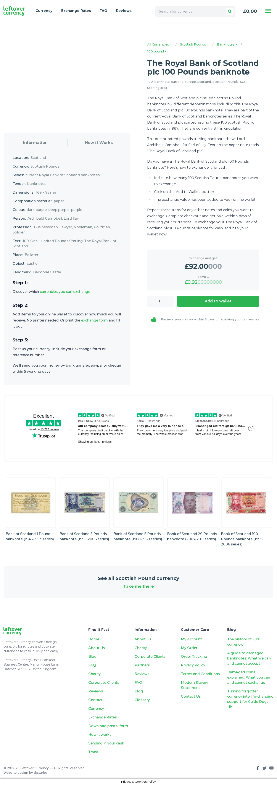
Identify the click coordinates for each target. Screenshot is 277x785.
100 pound (156, 51)
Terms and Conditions (200, 674)
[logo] (14, 11)
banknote (162, 82)
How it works (99, 735)
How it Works (99, 142)
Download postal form (108, 726)
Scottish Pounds (193, 44)
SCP (243, 82)
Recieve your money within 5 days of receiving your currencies (210, 319)
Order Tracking (194, 656)
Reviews (124, 11)
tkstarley (41, 773)
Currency (44, 11)
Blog (92, 656)
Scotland (204, 82)
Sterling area (157, 88)
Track (93, 752)
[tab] (35, 143)
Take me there (138, 586)
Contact (95, 700)
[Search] (230, 11)
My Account (191, 639)
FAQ (103, 11)
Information (35, 142)
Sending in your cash (106, 743)
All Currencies (158, 44)
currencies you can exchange (65, 292)
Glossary (142, 700)
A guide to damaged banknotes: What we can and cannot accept (249, 658)
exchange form (94, 320)
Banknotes (226, 44)
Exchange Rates (76, 11)
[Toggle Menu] (268, 11)
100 (150, 82)
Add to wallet (218, 301)
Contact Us (191, 696)
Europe (190, 82)
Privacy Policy (193, 665)
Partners (142, 665)
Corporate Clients (103, 683)
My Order (189, 648)
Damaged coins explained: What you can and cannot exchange (248, 677)
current (177, 82)
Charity (94, 674)
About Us (96, 648)
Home (93, 639)
